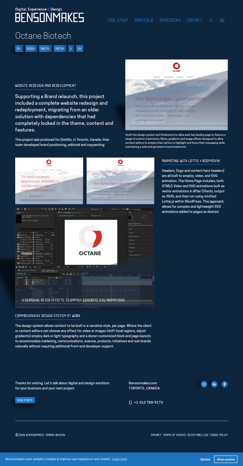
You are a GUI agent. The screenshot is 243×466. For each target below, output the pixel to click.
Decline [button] (205, 459)
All (19, 48)
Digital (45, 48)
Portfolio (144, 20)
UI (71, 48)
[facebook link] (224, 384)
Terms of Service (174, 435)
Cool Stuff (118, 20)
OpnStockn (170, 20)
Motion (60, 48)
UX (79, 48)
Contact (195, 20)
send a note (25, 400)
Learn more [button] (119, 459)
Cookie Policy (219, 435)
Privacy (156, 435)
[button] (222, 20)
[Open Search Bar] (211, 20)
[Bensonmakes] (51, 15)
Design (31, 48)
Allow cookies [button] (226, 459)
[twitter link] (214, 384)
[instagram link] (204, 384)
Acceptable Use (198, 435)
